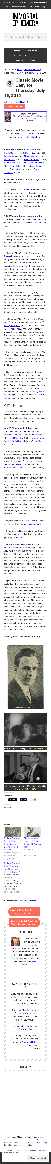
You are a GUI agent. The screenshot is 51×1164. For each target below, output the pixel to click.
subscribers (27, 189)
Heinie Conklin (10, 152)
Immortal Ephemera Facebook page (20, 547)
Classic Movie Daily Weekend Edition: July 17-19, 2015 (23, 922)
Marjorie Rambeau (12, 434)
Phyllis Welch (16, 169)
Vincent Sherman (31, 159)
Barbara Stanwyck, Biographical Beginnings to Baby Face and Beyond (12, 844)
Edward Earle (28, 149)
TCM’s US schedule (31, 219)
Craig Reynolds (19, 441)
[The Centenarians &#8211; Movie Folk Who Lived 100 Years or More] (32, 832)
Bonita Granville (20, 265)
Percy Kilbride (31, 152)
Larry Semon (10, 156)
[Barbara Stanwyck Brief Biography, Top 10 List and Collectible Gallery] (14, 877)
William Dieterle (36, 434)
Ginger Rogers (35, 165)
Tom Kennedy (25, 431)
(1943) (25, 789)
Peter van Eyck (35, 162)
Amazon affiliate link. (31, 1041)
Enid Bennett (15, 437)
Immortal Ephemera (25, 19)
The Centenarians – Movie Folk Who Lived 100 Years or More (32, 842)
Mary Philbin (9, 159)
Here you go (16, 461)
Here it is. (18, 537)
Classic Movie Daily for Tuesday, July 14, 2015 (21, 912)
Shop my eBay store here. (29, 136)
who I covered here (32, 523)
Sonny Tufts (15, 165)
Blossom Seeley (31, 156)
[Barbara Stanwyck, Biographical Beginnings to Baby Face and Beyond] (12, 832)
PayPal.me (23, 1029)
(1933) (37, 748)
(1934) (14, 464)
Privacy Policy (14, 1152)
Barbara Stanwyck (12, 162)
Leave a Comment (14, 106)
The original (23, 394)
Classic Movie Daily (27, 900)
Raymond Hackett (38, 437)
